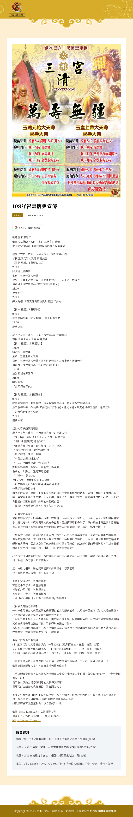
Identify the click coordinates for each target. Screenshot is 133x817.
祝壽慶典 (17, 215)
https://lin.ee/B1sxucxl (26, 720)
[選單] (124, 9)
